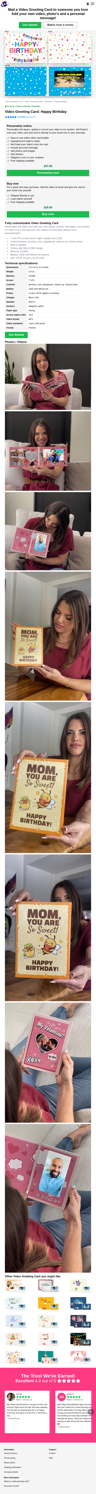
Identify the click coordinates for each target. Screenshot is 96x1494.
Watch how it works (60, 24)
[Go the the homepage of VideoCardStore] (5, 4)
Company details (11, 1472)
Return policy (9, 1463)
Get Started (16, 334)
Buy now (48, 214)
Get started (30, 24)
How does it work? (11, 1486)
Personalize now (48, 172)
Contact (52, 1453)
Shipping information (12, 1467)
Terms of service (10, 1453)
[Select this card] (15, 1285)
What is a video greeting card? (15, 1481)
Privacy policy (10, 1458)
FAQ (51, 1458)
